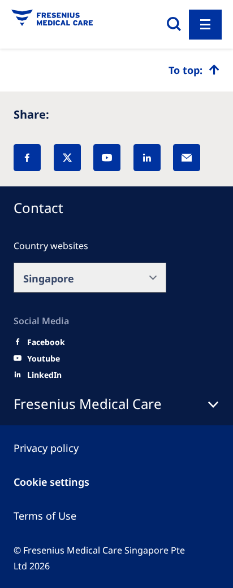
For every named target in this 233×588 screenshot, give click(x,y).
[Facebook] (27, 157)
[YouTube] (106, 157)
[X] (67, 157)
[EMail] (186, 157)
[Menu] (205, 25)
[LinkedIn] (147, 157)
